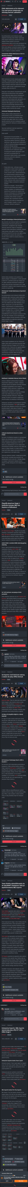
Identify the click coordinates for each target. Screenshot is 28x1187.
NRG (3, 534)
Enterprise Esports (6, 1148)
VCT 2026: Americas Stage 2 (11, 634)
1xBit (15, 404)
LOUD (13, 549)
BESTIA (15, 724)
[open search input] (13, 1)
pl (20, 1)
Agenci (8, 742)
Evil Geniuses (17, 917)
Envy (8, 726)
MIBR (9, 560)
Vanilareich (4, 15)
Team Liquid (5, 1025)
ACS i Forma (19, 742)
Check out (14, 482)
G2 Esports (20, 596)
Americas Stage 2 (6, 700)
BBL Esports (21, 1004)
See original (20, 661)
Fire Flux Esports (6, 1006)
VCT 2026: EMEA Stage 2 (14, 1008)
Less (16, 820)
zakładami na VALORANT (7, 45)
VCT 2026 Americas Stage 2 (8, 531)
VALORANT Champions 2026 (11, 1079)
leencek (4, 979)
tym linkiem (6, 1069)
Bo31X (7, 1181)
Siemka (3, 510)
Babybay (21, 726)
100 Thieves (7, 534)
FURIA (17, 549)
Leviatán (22, 558)
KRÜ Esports (13, 812)
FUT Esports (4, 1045)
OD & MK (13, 742)
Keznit (23, 731)
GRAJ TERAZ (21, 1181)
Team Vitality (5, 1000)
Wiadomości (9, 5)
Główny (3, 742)
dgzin (23, 814)
